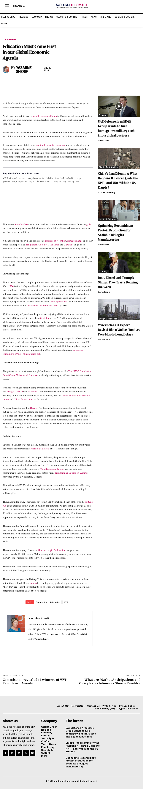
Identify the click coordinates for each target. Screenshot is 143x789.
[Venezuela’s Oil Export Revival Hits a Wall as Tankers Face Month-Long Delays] (119, 309)
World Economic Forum (45, 116)
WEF (66, 602)
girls (88, 224)
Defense (103, 115)
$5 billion (44, 318)
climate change (74, 240)
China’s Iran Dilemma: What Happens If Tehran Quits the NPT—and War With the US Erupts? (118, 180)
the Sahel (54, 244)
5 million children (40, 448)
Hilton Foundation (23, 399)
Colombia (44, 244)
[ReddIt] (40, 82)
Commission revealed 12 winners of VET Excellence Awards (34, 681)
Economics (41, 602)
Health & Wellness (107, 219)
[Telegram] (49, 82)
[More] (58, 82)
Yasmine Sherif (24, 70)
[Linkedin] (32, 82)
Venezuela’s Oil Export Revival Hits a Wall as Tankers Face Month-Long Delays (119, 330)
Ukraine (68, 244)
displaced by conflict (55, 240)
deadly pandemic (58, 301)
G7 (47, 465)
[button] (19, 5)
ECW (11, 286)
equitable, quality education (50, 145)
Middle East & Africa (108, 167)
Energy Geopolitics (108, 318)
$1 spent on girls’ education (52, 550)
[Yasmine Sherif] (6, 69)
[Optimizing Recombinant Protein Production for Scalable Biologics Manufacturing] (119, 210)
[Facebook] (6, 82)
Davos (33, 407)
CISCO (19, 391)
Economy (10, 39)
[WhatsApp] (23, 82)
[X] (15, 82)
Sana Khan (104, 291)
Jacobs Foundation (71, 395)
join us (33, 583)
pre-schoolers (21, 224)
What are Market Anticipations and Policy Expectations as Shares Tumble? (109, 681)
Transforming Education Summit (71, 472)
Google (11, 391)
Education (55, 602)
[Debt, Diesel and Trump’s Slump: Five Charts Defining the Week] (119, 262)
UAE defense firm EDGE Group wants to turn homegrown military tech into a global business (116, 128)
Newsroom (103, 140)
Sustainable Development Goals (42, 305)
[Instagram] (12, 753)
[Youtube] (32, 753)
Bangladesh (31, 244)
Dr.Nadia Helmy (106, 192)
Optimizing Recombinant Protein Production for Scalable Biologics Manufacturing (115, 232)
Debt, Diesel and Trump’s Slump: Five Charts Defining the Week (118, 282)
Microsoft (32, 391)
